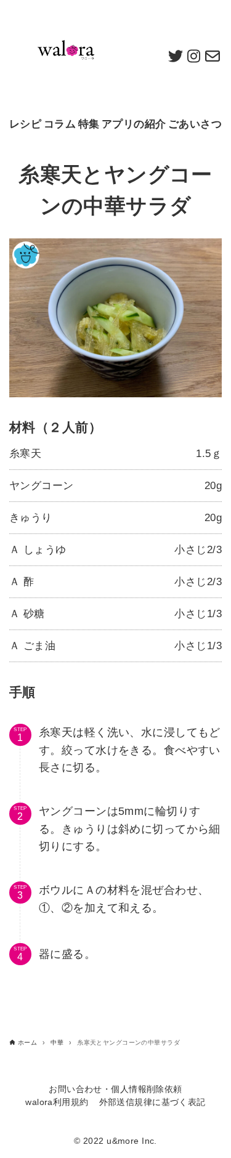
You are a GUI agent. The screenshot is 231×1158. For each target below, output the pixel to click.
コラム (60, 124)
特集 (89, 124)
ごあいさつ (195, 124)
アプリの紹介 (134, 124)
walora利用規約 (56, 1102)
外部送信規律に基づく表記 (152, 1102)
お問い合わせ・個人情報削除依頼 (115, 1089)
